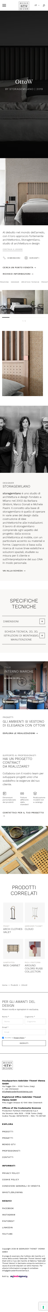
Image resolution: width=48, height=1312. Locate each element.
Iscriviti (24, 1043)
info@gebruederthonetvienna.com (17, 1091)
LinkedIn (7, 1227)
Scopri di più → (13, 678)
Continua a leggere (13, 249)
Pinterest (8, 1221)
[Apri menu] (4, 5)
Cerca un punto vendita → (19, 267)
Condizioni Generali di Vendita (21, 1186)
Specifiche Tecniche (30, 282)
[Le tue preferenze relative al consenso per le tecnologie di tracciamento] (43, 1307)
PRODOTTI (7, 1131)
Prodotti (14, 985)
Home (4, 985)
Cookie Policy (10, 1179)
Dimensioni (13, 258)
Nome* (5, 1017)
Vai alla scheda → (14, 570)
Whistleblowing (12, 1192)
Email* (5, 1027)
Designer (15, 282)
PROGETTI (7, 1138)
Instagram (8, 1214)
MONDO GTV (8, 1144)
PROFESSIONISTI (11, 1150)
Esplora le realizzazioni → (20, 733)
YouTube (7, 1234)
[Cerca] (44, 5)
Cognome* (30, 1017)
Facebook (8, 1208)
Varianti (34, 258)
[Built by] (19, 1276)
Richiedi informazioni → (18, 274)
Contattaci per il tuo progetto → (23, 814)
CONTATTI (7, 1157)
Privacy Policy (19, 1038)
